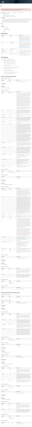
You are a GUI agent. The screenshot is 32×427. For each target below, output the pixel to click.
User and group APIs (20, 12)
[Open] (1, 6)
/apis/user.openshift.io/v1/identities (8, 15)
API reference (14, 12)
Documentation (3, 12)
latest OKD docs (18, 10)
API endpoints (5, 14)
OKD (8, 12)
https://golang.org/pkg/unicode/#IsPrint (23, 376)
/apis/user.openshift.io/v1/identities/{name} (10, 16)
